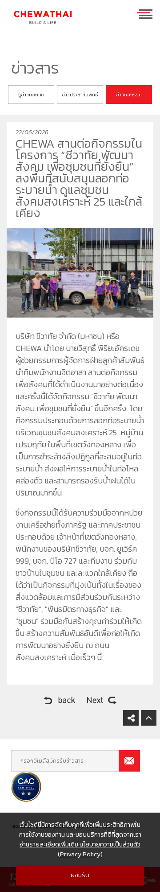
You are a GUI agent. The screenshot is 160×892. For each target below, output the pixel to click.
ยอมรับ (80, 875)
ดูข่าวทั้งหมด (31, 94)
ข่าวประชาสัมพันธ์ (80, 94)
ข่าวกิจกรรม (129, 94)
